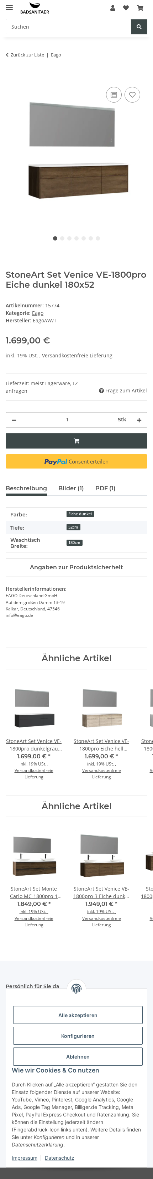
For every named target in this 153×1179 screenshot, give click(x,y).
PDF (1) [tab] (105, 488)
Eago (37, 312)
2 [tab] (62, 238)
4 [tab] (76, 238)
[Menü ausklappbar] (9, 4)
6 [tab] (91, 238)
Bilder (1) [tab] (71, 488)
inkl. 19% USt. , (34, 764)
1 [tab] (55, 238)
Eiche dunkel (80, 513)
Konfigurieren (78, 1036)
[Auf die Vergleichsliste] (114, 95)
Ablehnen (78, 1057)
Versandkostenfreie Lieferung (77, 355)
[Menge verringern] (14, 419)
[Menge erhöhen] (139, 419)
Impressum (24, 1158)
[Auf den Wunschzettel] (132, 95)
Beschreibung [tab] (26, 488)
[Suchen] (139, 26)
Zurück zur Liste (27, 54)
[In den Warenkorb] (11, 77)
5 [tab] (83, 238)
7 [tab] (98, 238)
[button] (112, 8)
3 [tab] (69, 238)
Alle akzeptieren (77, 1015)
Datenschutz (59, 1158)
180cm (74, 542)
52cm (73, 527)
